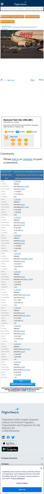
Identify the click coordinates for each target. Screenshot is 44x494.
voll (13, 80)
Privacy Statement (18, 478)
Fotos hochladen (33, 16)
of (20, 132)
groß (9, 80)
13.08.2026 (17, 235)
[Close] (41, 468)
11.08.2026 (17, 290)
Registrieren (31, 391)
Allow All (22, 490)
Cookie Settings (22, 483)
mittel (4, 80)
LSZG (22, 189)
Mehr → (22, 381)
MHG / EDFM (28, 259)
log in (15, 159)
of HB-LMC (10, 132)
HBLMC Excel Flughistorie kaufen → (22, 384)
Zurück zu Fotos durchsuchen (13, 16)
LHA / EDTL (26, 295)
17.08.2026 (17, 181)
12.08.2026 (17, 254)
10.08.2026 (17, 326)
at (32, 132)
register (28, 159)
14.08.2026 (17, 217)
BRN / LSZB (24, 186)
